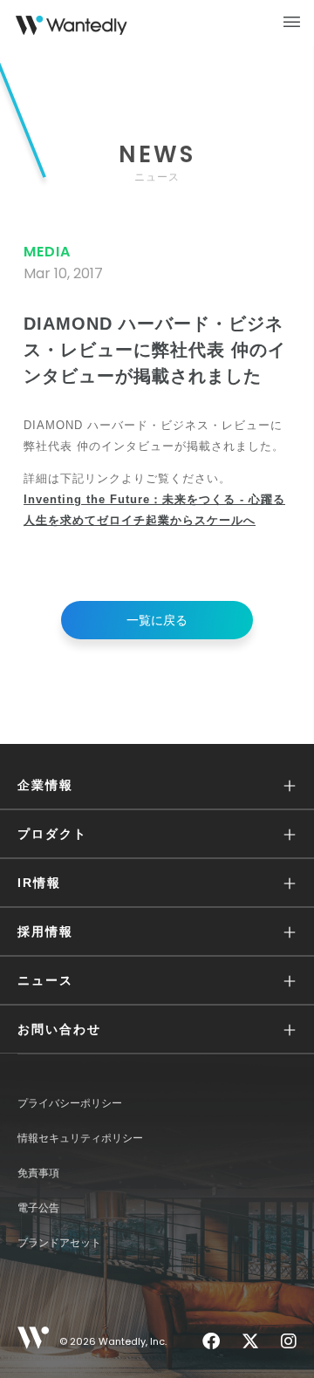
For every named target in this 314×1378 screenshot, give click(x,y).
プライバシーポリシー (69, 1103)
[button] (157, 785)
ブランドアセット (59, 1243)
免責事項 (38, 1173)
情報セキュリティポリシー (80, 1138)
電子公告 (38, 1208)
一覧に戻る (157, 620)
